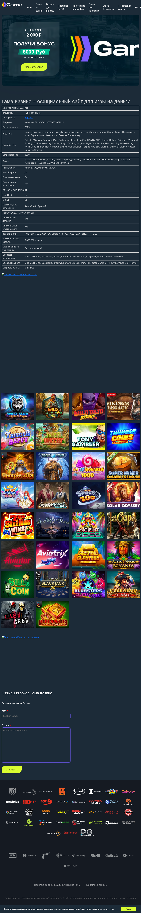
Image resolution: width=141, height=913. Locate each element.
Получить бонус (34, 67)
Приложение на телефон (78, 7)
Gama (29, 7)
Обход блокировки (108, 7)
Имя (4, 711)
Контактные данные (96, 885)
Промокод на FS (63, 7)
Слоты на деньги (39, 7)
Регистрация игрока (124, 7)
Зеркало (29, 117)
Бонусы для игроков (50, 7)
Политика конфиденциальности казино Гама (57, 885)
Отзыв (5, 725)
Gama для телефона (94, 7)
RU (136, 7)
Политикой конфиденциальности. (100, 909)
